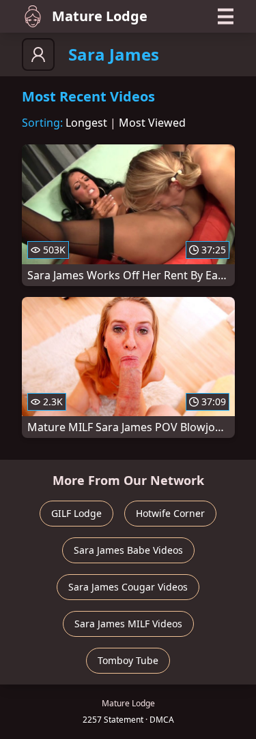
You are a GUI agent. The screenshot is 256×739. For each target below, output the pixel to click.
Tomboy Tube (128, 660)
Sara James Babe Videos (128, 550)
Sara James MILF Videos (128, 623)
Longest (86, 122)
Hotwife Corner (170, 513)
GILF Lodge (76, 513)
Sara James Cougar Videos (128, 586)
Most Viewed (152, 122)
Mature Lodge (99, 16)
